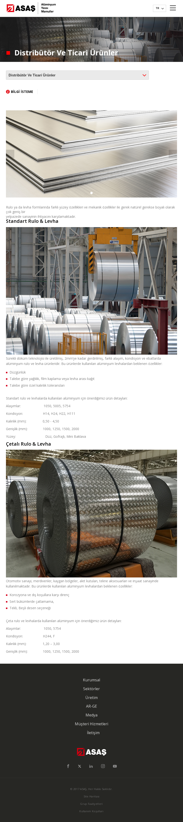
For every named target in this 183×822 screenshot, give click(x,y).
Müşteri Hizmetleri (91, 723)
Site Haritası (92, 796)
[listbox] (159, 8)
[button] (91, 193)
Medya (91, 715)
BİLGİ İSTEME (22, 91)
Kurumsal (91, 680)
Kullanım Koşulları (91, 811)
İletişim (93, 732)
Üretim (91, 697)
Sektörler (91, 688)
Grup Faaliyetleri (91, 804)
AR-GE (91, 706)
